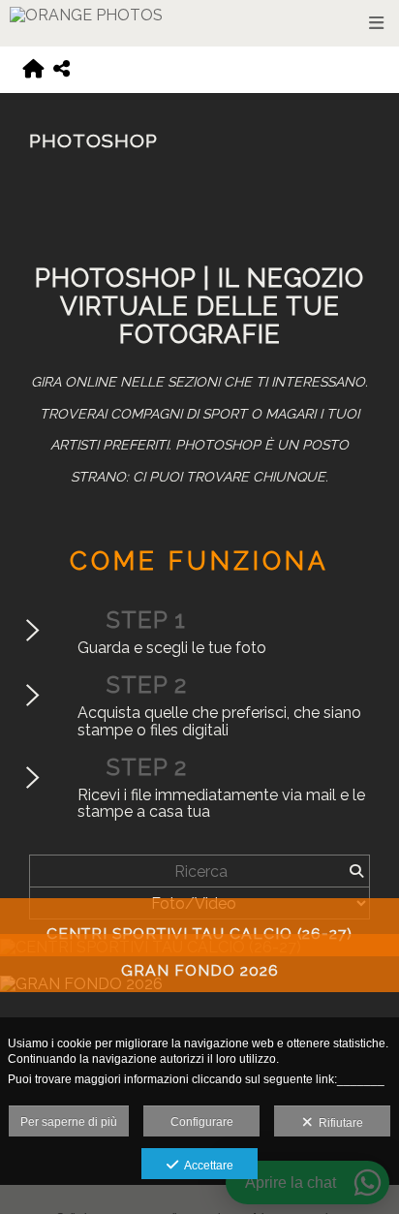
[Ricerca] (356, 871)
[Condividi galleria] (61, 70)
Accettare (205, 1165)
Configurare (201, 1122)
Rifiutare (338, 1123)
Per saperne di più (68, 1122)
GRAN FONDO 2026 (200, 970)
